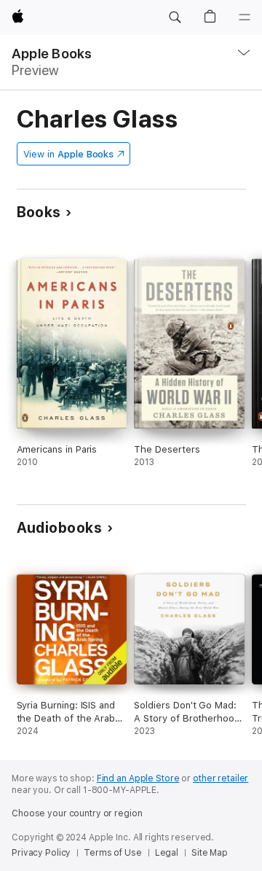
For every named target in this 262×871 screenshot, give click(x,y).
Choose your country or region (77, 813)
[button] (174, 17)
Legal (166, 853)
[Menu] (244, 17)
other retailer (220, 778)
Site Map (209, 853)
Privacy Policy (41, 853)
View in (68, 154)
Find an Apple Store (138, 778)
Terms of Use (113, 853)
